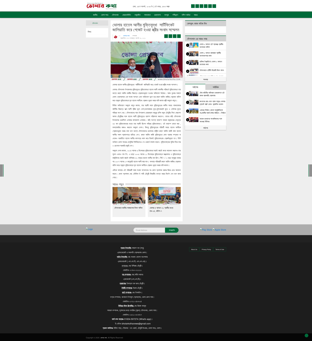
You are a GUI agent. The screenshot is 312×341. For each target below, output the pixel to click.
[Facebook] (193, 6)
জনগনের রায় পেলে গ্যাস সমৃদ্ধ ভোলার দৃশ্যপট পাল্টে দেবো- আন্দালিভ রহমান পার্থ (212, 102)
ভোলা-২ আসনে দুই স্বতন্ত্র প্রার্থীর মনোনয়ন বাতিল (211, 45)
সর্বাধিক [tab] (216, 87)
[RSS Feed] (214, 6)
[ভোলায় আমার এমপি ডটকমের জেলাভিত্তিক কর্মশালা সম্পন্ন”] (1, 170)
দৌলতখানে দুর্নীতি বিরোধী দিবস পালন (212, 70)
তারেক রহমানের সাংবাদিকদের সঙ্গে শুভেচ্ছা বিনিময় (211, 120)
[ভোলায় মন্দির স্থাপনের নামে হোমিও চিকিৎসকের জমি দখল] (310, 170)
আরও (196, 14)
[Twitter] (197, 6)
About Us (194, 249)
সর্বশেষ (205, 127)
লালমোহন (147, 14)
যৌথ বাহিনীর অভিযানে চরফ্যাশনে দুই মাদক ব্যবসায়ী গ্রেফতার (212, 94)
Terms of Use (219, 249)
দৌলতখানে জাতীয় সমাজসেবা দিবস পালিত (128, 207)
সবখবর (205, 79)
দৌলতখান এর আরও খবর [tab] (197, 38)
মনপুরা (166, 14)
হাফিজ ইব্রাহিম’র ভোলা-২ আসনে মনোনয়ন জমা (211, 62)
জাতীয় (95, 14)
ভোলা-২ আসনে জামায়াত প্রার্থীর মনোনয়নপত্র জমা (210, 54)
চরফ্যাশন (157, 14)
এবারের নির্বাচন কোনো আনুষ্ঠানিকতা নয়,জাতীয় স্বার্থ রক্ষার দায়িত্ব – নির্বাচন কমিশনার (213, 111)
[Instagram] (206, 6)
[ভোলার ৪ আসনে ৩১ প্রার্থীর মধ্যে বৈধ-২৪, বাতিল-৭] (164, 196)
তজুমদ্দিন (138, 14)
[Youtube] (210, 6)
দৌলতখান (115, 14)
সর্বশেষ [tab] (195, 87)
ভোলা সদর (104, 14)
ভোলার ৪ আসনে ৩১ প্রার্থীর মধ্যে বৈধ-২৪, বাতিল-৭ (161, 209)
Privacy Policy (206, 249)
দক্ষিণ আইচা (186, 14)
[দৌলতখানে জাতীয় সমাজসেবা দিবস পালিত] (128, 196)
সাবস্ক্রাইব (172, 230)
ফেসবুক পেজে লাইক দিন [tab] (197, 23)
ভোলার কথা (126, 35)
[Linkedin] (201, 6)
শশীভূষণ (175, 14)
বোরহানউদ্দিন (126, 14)
